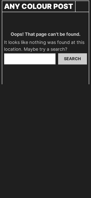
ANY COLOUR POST (38, 6)
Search (72, 58)
